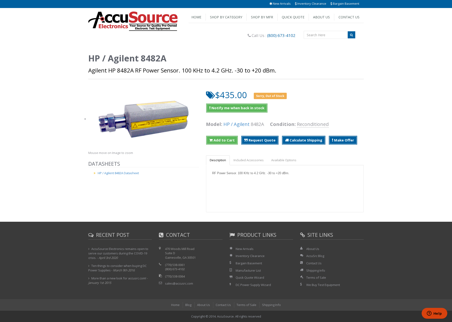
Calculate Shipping (305, 140)
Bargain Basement (345, 3)
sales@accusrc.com (179, 283)
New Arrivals (281, 3)
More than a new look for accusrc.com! (118, 278)
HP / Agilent (236, 124)
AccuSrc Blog (315, 256)
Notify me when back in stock (237, 107)
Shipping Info (315, 270)
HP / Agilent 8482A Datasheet (118, 173)
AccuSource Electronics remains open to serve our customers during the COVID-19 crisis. (118, 253)
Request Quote (261, 140)
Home (196, 17)
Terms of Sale (316, 277)
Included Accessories (249, 160)
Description (218, 160)
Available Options (283, 160)
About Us (321, 17)
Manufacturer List (248, 270)
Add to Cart (224, 140)
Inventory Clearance (311, 3)
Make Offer (343, 140)
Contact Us (349, 17)
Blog (188, 305)
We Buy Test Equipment (323, 285)
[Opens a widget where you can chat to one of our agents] (434, 314)
